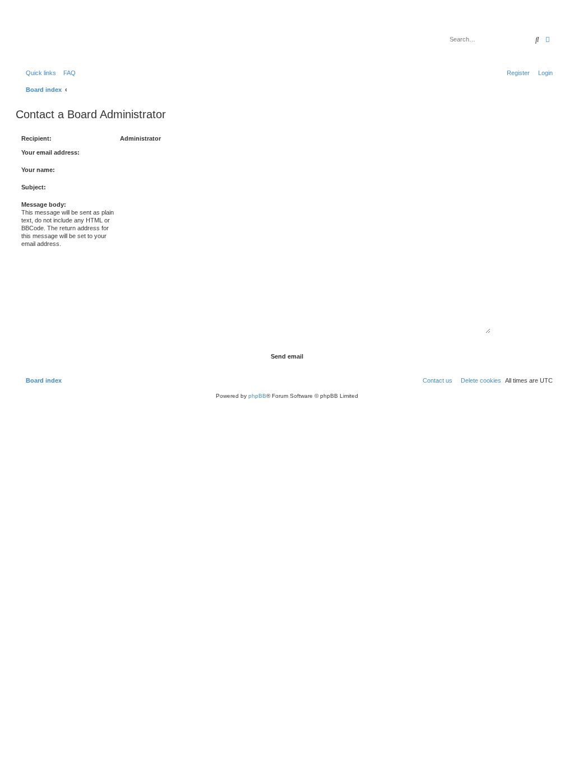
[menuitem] (67, 73)
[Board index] (75, 36)
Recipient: (36, 138)
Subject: (33, 187)
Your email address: (50, 152)
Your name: (38, 169)
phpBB (257, 396)
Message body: (43, 204)
